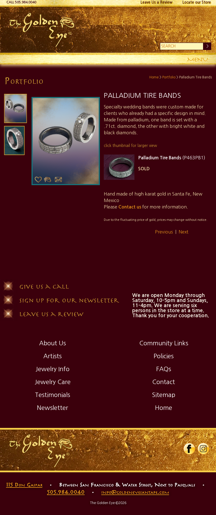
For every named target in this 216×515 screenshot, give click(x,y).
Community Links (163, 343)
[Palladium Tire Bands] (15, 108)
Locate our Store (197, 2)
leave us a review (51, 314)
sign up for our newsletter (69, 300)
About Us (52, 343)
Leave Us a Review (156, 2)
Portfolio (169, 77)
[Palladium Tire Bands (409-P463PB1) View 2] (14, 140)
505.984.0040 (66, 491)
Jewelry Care (53, 382)
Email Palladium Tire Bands (58, 179)
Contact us (129, 207)
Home (154, 77)
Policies (164, 356)
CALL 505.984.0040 (21, 2)
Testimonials (52, 395)
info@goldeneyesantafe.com (135, 491)
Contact (163, 382)
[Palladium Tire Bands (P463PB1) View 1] (119, 167)
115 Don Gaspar (24, 484)
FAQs (163, 369)
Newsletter (52, 408)
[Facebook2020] (189, 453)
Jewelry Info (52, 369)
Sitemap (163, 395)
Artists (52, 356)
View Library (47, 179)
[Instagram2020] (203, 453)
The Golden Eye (108, 30)
